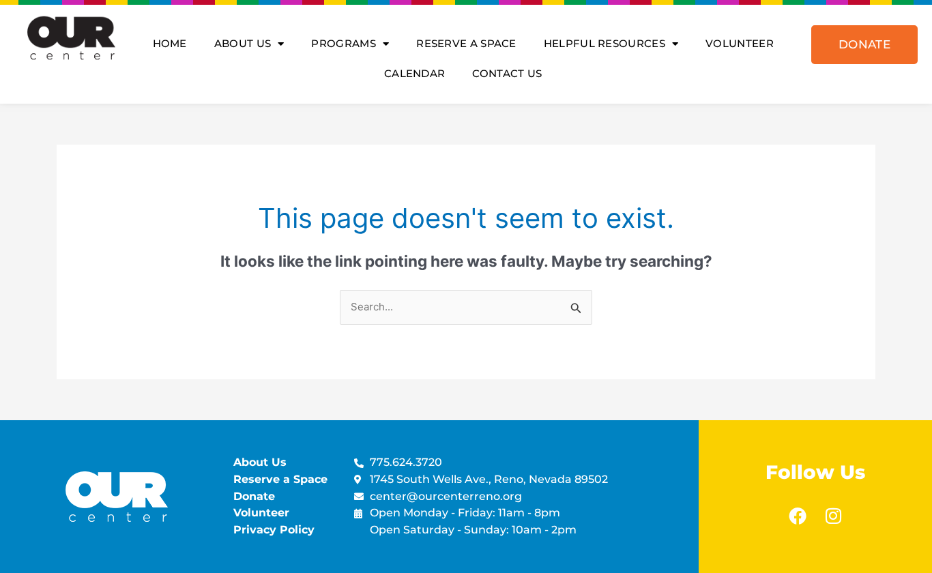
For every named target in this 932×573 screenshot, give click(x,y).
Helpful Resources (604, 43)
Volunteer (739, 43)
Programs (343, 43)
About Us (242, 43)
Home (170, 43)
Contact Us (507, 73)
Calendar (414, 73)
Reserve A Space (466, 43)
